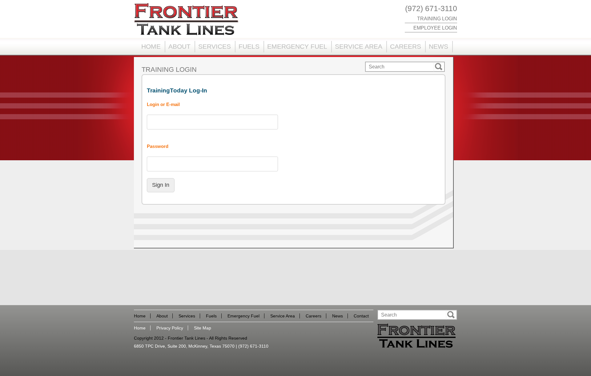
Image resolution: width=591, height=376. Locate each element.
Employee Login (435, 28)
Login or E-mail (163, 104)
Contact (361, 315)
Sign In (160, 185)
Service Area (358, 46)
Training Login (437, 18)
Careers (405, 46)
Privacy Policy (169, 327)
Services (214, 46)
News (438, 46)
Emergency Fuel (297, 46)
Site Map (202, 327)
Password (157, 146)
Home (151, 46)
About (179, 46)
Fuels (249, 46)
